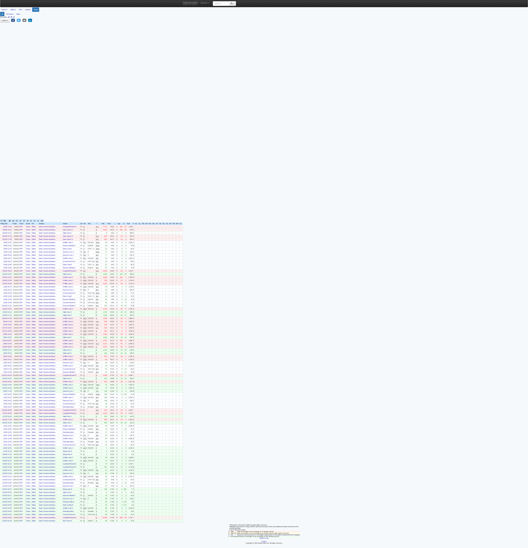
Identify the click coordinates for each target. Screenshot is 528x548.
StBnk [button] (12, 9)
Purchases (9, 14)
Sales (18, 14)
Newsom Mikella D (69, 245)
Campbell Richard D (69, 226)
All (2, 14)
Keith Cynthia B (68, 505)
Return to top (264, 538)
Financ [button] (4, 9)
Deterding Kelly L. (69, 407)
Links (4, 20)
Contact (264, 541)
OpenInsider (190, 3)
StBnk (34, 226)
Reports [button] (204, 3)
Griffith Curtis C (68, 242)
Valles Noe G (67, 233)
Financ (28, 226)
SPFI (20, 9)
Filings (36, 9)
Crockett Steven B (69, 261)
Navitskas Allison (68, 502)
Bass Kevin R (67, 521)
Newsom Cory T (68, 252)
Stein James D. (68, 230)
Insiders (28, 9)
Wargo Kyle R (67, 451)
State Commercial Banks (47, 226)
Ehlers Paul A (67, 249)
